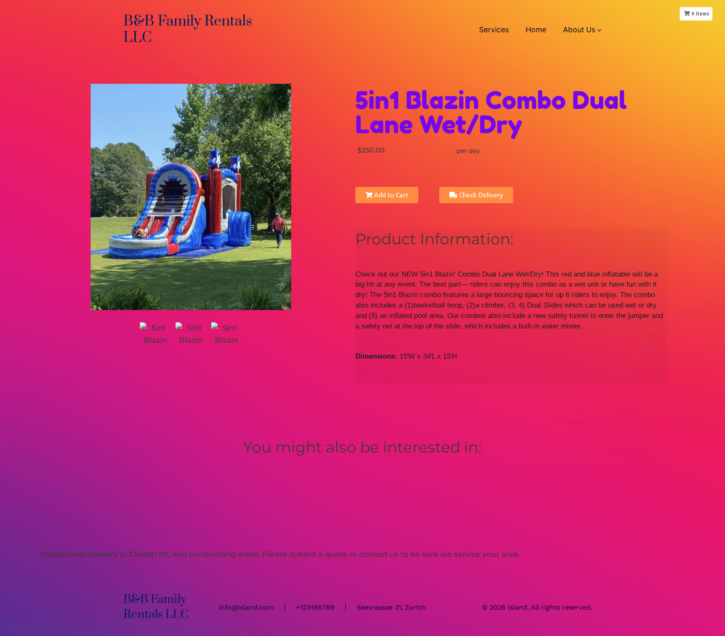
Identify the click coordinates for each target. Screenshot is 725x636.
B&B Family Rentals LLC (187, 29)
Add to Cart (390, 195)
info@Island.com (246, 607)
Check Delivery (480, 195)
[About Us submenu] (599, 29)
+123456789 (315, 607)
